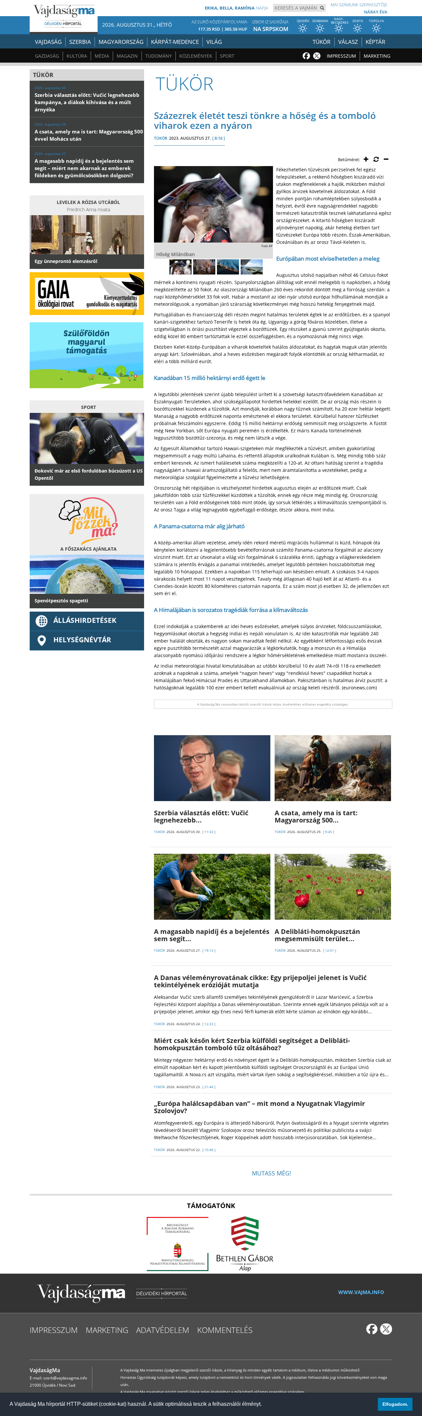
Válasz (348, 41)
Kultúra (77, 56)
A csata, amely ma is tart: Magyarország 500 (316, 816)
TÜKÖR (160, 138)
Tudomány (158, 56)
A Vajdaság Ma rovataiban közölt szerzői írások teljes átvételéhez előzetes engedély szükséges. (273, 704)
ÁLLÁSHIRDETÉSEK (84, 620)
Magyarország (121, 41)
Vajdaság (48, 41)
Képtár (375, 41)
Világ (214, 41)
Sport (227, 56)
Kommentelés (225, 1329)
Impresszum (341, 56)
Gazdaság (47, 56)
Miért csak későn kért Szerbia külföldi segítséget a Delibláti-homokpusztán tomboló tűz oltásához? (252, 1044)
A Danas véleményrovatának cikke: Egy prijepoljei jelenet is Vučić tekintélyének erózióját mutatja (260, 981)
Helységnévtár (82, 639)
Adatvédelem (162, 1329)
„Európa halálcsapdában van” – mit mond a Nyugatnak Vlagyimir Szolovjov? (259, 1107)
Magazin (127, 56)
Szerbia (80, 41)
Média (102, 56)
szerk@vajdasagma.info (65, 1378)
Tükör (322, 41)
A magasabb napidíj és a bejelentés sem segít (211, 935)
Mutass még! (271, 1173)
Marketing (377, 56)
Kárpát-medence (175, 41)
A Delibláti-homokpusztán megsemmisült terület (317, 935)
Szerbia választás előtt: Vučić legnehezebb (201, 816)
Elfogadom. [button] (395, 1404)
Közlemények (195, 56)
